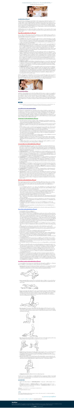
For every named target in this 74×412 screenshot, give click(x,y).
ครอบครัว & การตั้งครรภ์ (24, 399)
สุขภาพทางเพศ (46, 397)
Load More (37, 409)
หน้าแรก (19, 399)
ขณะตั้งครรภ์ (31, 399)
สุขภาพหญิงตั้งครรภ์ (52, 397)
